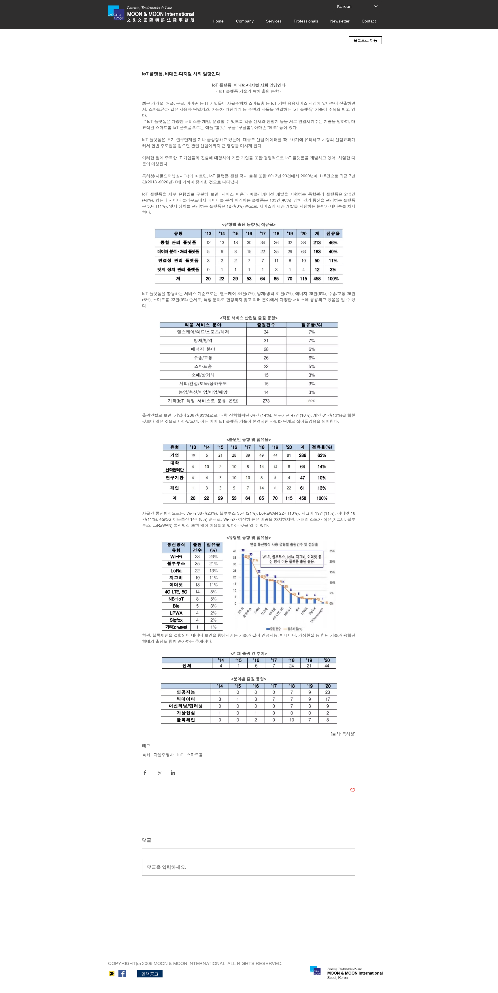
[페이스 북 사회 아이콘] (122, 973)
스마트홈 (195, 754)
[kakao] (111, 973)
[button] (150, 973)
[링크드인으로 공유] (173, 772)
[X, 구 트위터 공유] (159, 772)
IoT (180, 754)
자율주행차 (164, 754)
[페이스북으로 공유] (145, 772)
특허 (146, 754)
